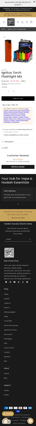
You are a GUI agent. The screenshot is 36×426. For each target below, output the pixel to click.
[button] (4, 22)
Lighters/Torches (10, 330)
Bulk (5, 361)
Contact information (19, 423)
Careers (7, 352)
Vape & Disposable (22, 120)
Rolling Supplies (10, 312)
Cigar (26, 109)
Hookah (7, 299)
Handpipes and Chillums (12, 115)
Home (3, 29)
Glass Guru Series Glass (22, 110)
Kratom (7, 308)
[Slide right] (22, 204)
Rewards (7, 357)
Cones (6, 110)
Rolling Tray (13, 119)
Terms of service (13, 420)
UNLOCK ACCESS (18, 218)
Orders (6, 390)
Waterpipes (7, 122)
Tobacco (7, 303)
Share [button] (6, 148)
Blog (5, 378)
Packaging (8, 339)
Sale (5, 343)
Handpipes (13, 114)
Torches (6, 120)
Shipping (4, 84)
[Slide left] (13, 204)
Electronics (8, 334)
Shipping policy (25, 420)
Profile (6, 395)
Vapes (6, 294)
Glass (6, 316)
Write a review (18, 167)
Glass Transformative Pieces (13, 112)
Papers (26, 117)
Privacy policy (26, 417)
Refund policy (16, 417)
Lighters (15, 117)
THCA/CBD (8, 321)
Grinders (26, 112)
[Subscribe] (30, 239)
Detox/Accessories (11, 325)
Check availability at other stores (16, 135)
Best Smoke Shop (17, 415)
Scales (28, 119)
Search (6, 374)
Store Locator (9, 348)
